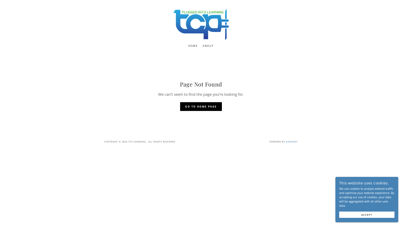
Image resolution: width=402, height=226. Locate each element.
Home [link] (193, 46)
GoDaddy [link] (292, 141)
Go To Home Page (201, 106)
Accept (366, 214)
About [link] (208, 46)
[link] (201, 24)
